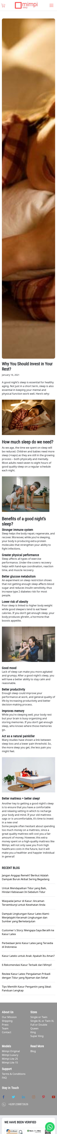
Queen (34, 1028)
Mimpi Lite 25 (10, 1058)
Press (5, 1024)
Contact (6, 1032)
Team (5, 1028)
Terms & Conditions (13, 1074)
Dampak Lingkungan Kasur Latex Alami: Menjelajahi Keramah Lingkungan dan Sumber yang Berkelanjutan (25, 917)
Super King (37, 1036)
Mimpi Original (11, 1051)
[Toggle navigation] (51, 5)
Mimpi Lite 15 (10, 1062)
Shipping (7, 1021)
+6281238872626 (18, 1104)
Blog (33, 1051)
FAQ (4, 1077)
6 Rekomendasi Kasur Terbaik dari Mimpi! (27, 965)
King (33, 1032)
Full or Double (38, 1024)
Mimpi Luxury (10, 1055)
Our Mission (9, 1017)
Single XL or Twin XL (42, 1021)
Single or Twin (38, 1017)
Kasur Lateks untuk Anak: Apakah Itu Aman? (28, 956)
